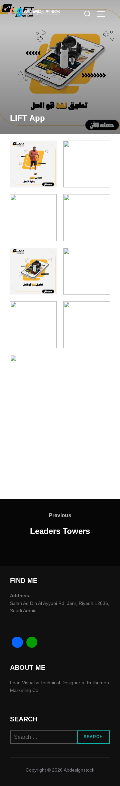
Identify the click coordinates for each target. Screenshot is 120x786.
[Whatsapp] (32, 642)
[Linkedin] (17, 642)
